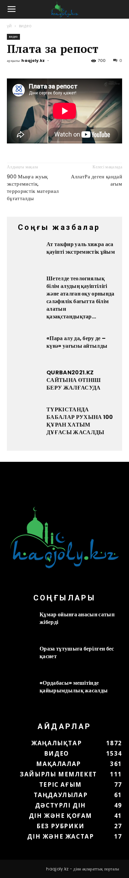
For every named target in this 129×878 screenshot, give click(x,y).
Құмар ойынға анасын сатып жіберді (77, 618)
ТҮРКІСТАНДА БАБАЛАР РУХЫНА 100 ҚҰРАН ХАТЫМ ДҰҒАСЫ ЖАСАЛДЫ (79, 420)
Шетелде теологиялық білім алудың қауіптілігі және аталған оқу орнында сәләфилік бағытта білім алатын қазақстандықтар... (80, 297)
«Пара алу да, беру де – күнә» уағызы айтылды (76, 342)
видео (25, 26)
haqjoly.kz (33, 60)
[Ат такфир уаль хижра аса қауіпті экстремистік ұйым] (27, 254)
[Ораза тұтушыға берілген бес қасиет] (20, 659)
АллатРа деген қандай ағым (96, 180)
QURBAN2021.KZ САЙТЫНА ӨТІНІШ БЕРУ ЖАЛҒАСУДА (73, 380)
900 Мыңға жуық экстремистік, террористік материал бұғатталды (32, 187)
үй (9, 26)
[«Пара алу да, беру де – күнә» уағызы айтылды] (27, 348)
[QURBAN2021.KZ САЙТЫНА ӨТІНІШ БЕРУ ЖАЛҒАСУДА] (27, 382)
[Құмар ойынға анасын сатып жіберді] (20, 624)
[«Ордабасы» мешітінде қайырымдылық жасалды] (20, 693)
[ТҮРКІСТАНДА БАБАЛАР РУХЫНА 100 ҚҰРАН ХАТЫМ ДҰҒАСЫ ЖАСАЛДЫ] (27, 419)
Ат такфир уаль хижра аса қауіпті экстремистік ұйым (80, 248)
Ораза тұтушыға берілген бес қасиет (77, 652)
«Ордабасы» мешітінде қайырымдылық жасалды (74, 686)
